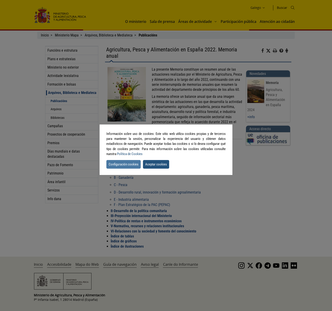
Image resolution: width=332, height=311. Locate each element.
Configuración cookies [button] (123, 164)
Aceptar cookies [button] (156, 164)
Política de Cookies (130, 154)
